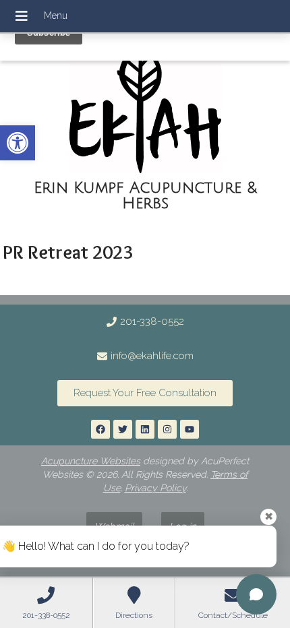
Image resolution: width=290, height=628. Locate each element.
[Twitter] (122, 429)
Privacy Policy (155, 487)
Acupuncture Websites (90, 461)
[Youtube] (189, 429)
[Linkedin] (145, 429)
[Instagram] (167, 429)
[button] (17, 142)
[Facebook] (100, 429)
